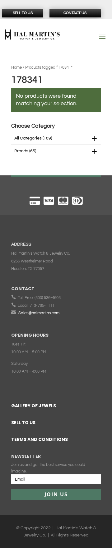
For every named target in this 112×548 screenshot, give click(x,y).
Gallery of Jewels (33, 406)
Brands (25, 151)
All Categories (33, 138)
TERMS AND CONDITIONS (39, 439)
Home (16, 67)
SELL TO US (23, 422)
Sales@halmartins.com (38, 313)
